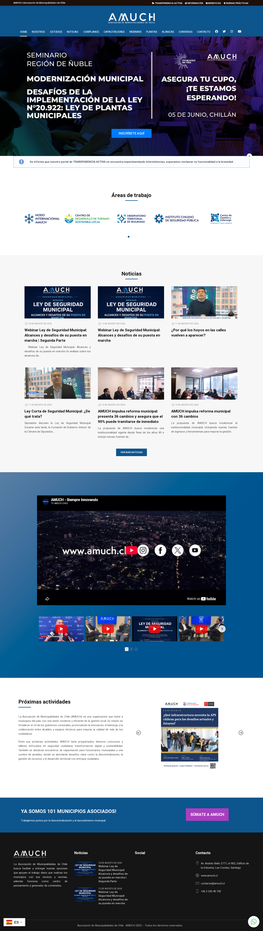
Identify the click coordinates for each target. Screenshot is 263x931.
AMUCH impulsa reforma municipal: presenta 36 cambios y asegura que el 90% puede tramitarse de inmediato (130, 416)
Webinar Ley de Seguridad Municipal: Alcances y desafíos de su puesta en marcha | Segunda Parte (56, 335)
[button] (253, 921)
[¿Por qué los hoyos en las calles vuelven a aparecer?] (204, 303)
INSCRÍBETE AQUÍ (131, 133)
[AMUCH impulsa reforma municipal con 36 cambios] (204, 389)
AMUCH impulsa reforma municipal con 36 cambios (200, 414)
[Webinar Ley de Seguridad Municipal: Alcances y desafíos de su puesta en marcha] (131, 312)
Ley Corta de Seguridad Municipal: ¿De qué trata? (57, 414)
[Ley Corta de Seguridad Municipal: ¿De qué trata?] (58, 384)
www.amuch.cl (209, 876)
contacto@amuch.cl (213, 883)
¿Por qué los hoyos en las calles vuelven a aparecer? (198, 332)
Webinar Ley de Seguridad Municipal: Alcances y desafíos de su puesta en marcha (129, 335)
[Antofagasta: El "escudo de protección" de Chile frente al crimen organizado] (61, 629)
